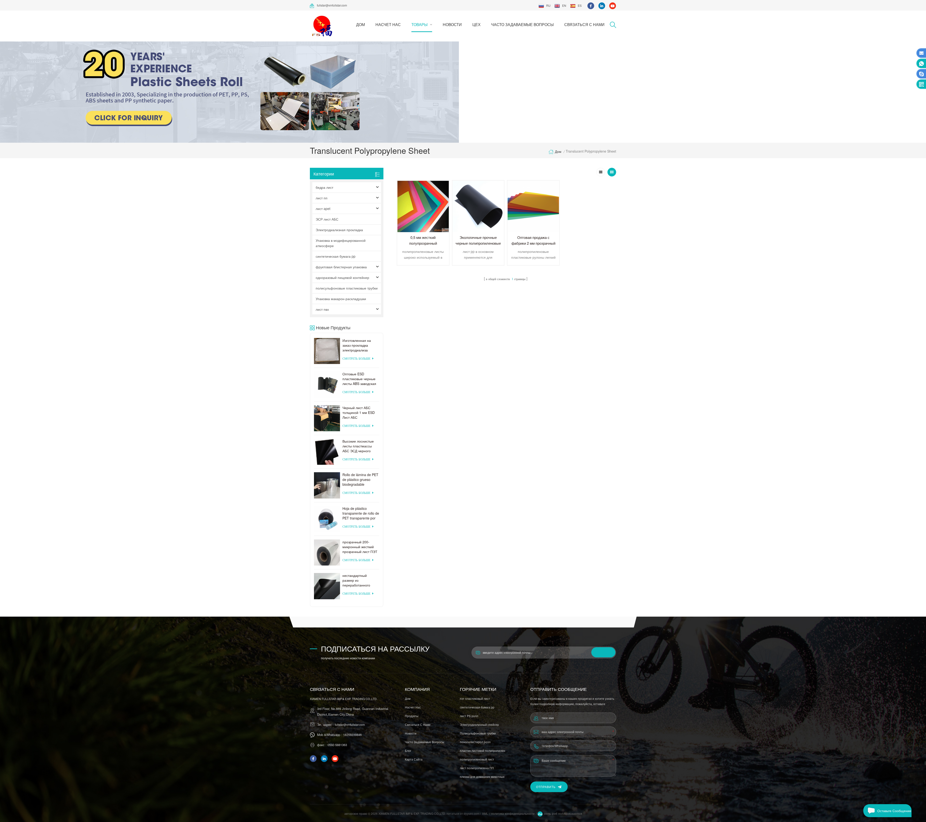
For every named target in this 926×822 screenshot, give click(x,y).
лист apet (323, 208)
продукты (411, 716)
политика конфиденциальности (513, 813)
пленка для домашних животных (482, 777)
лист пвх (322, 309)
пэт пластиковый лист (475, 698)
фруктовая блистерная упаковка (341, 266)
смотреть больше (356, 359)
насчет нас (388, 24)
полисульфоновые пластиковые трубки (347, 288)
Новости (452, 24)
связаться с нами (584, 24)
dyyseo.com (472, 813)
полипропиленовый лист (477, 759)
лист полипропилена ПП (477, 768)
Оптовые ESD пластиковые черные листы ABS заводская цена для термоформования (359, 378)
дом (360, 24)
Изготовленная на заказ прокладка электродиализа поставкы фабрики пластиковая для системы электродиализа (357, 345)
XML (485, 813)
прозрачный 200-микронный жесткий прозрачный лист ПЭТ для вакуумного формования (359, 546)
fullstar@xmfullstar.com (332, 5)
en (564, 5)
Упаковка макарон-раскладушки (341, 298)
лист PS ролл (469, 716)
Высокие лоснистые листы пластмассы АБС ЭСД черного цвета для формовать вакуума (359, 446)
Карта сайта (413, 759)
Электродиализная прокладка (339, 229)
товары (419, 24)
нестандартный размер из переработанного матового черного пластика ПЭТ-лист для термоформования (357, 580)
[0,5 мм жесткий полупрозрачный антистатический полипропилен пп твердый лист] (423, 206)
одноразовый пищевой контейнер (342, 277)
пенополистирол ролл (475, 742)
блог (408, 750)
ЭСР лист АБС (327, 219)
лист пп (321, 197)
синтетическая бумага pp (335, 256)
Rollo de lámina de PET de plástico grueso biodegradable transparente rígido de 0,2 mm (360, 479)
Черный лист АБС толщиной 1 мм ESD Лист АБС (358, 412)
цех (476, 24)
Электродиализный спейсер (479, 724)
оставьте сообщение (894, 810)
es (580, 5)
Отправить (546, 787)
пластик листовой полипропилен (482, 750)
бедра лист (324, 187)
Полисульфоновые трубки (478, 733)
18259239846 (352, 735)
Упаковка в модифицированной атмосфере (341, 243)
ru (548, 5)
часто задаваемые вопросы (522, 24)
